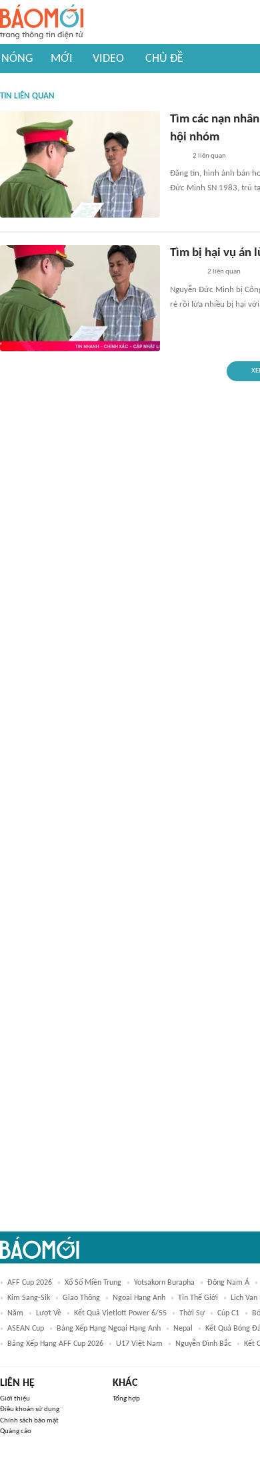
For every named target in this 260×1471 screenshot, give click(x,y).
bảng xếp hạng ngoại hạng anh (109, 1329)
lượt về (48, 1313)
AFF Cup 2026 (29, 1283)
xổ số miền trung (93, 1283)
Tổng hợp (126, 1398)
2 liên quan (209, 156)
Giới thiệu (15, 1398)
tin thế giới (198, 1298)
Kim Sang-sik (28, 1298)
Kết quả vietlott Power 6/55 (120, 1313)
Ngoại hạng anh (139, 1298)
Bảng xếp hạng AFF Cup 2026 (55, 1344)
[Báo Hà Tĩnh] (184, 273)
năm (15, 1313)
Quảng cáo (15, 1431)
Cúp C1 (228, 1313)
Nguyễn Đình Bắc (203, 1344)
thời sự (192, 1313)
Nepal (183, 1329)
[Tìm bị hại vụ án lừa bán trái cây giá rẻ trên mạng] (80, 298)
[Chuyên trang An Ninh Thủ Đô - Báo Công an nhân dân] (177, 156)
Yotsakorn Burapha (164, 1283)
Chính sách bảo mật (29, 1420)
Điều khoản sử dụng (29, 1409)
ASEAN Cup (25, 1329)
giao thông (81, 1298)
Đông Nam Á (228, 1283)
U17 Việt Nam (139, 1344)
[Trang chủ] (41, 22)
